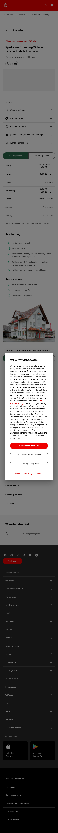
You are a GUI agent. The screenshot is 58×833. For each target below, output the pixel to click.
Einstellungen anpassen (29, 464)
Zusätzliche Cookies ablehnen (29, 455)
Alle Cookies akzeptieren (29, 446)
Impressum (39, 473)
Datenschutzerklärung (23, 473)
